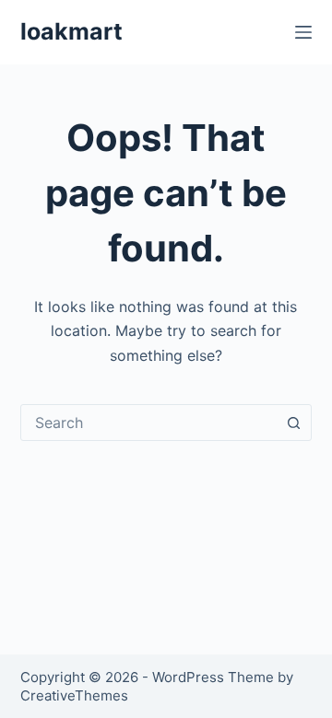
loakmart (71, 31)
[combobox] (149, 422)
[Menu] (303, 32)
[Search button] (293, 422)
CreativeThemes (74, 695)
